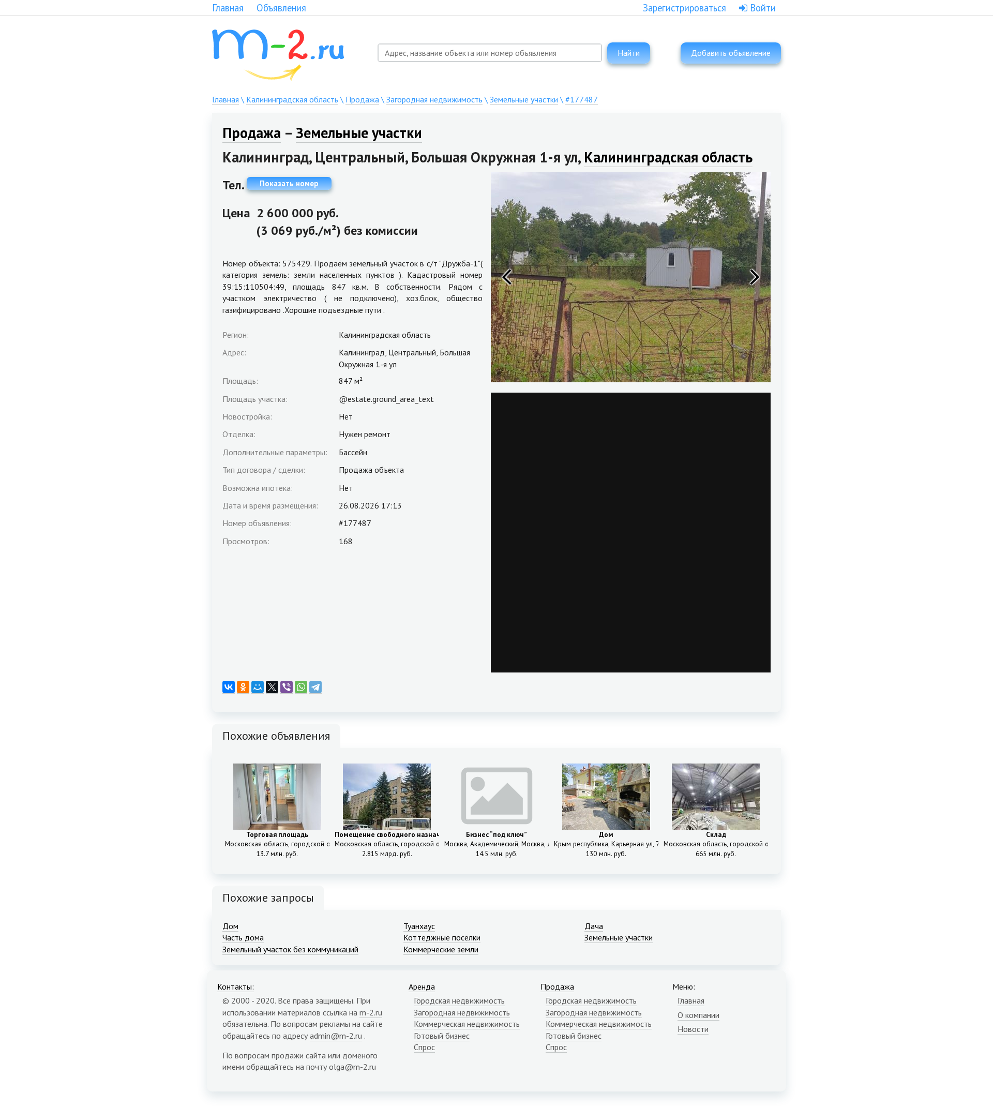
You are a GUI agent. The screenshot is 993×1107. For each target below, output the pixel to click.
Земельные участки (524, 99)
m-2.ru (370, 1012)
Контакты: (235, 986)
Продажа (362, 99)
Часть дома (243, 937)
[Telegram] (315, 687)
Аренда (422, 986)
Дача (593, 926)
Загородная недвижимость (434, 99)
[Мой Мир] (257, 687)
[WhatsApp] (301, 687)
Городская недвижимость (459, 1000)
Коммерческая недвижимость (467, 1024)
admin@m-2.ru (336, 1035)
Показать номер (289, 183)
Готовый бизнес (442, 1035)
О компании (698, 1015)
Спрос (424, 1047)
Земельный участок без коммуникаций (290, 949)
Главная (228, 8)
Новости (693, 1029)
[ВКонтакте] (228, 687)
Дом (230, 926)
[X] (272, 687)
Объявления (281, 8)
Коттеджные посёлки (441, 937)
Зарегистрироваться (684, 8)
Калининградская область (292, 99)
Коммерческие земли (440, 949)
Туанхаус (419, 926)
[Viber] (286, 687)
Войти (761, 8)
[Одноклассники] (243, 687)
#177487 (581, 99)
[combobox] (490, 52)
